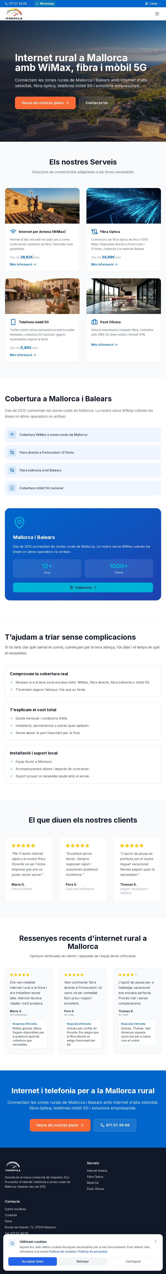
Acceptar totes (32, 1261)
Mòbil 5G (93, 1182)
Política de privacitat (92, 1251)
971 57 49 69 (118, 1125)
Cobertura (83, 587)
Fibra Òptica (95, 1176)
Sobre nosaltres (15, 1209)
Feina (8, 1221)
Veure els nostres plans (42, 103)
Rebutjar (83, 1261)
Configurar (133, 1261)
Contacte (11, 1215)
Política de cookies (62, 1251)
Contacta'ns (97, 103)
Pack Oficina (95, 1189)
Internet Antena (97, 1170)
